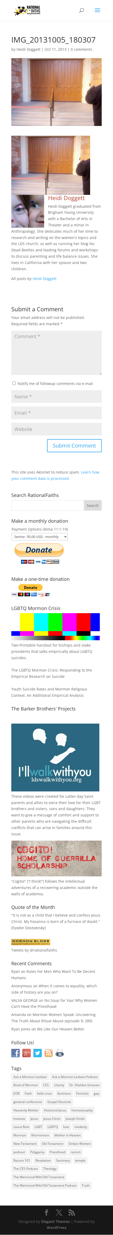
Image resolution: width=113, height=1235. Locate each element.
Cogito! (19, 881)
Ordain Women (80, 1143)
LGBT (96, 802)
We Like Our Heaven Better (60, 1028)
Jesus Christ (51, 1118)
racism (76, 1152)
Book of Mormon (25, 1085)
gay (96, 1093)
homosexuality (82, 1110)
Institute (19, 1118)
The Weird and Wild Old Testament (38, 1177)
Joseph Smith (75, 1118)
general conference (27, 1102)
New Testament (25, 1143)
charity (59, 1085)
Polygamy (37, 1152)
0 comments (81, 49)
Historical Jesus (55, 1110)
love (66, 1127)
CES (46, 1085)
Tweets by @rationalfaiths (34, 950)
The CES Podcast (25, 1168)
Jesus (34, 1118)
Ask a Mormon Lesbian (30, 1077)
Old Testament (52, 1143)
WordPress (56, 1227)
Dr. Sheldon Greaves (84, 1085)
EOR (16, 1093)
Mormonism (40, 1135)
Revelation (43, 1160)
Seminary (63, 1160)
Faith (28, 1093)
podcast (19, 1152)
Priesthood (57, 1152)
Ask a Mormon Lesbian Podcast (75, 1077)
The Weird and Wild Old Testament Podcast (44, 1185)
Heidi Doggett (28, 49)
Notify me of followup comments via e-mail (55, 383)
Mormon (19, 1135)
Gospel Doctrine (59, 1102)
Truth (86, 1185)
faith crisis (44, 1093)
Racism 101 (21, 1160)
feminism (64, 1093)
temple (80, 1160)
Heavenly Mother (26, 1110)
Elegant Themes (55, 1221)
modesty (80, 1127)
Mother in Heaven (67, 1135)
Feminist (82, 1093)
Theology (49, 1168)
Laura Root (21, 1127)
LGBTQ (53, 1127)
